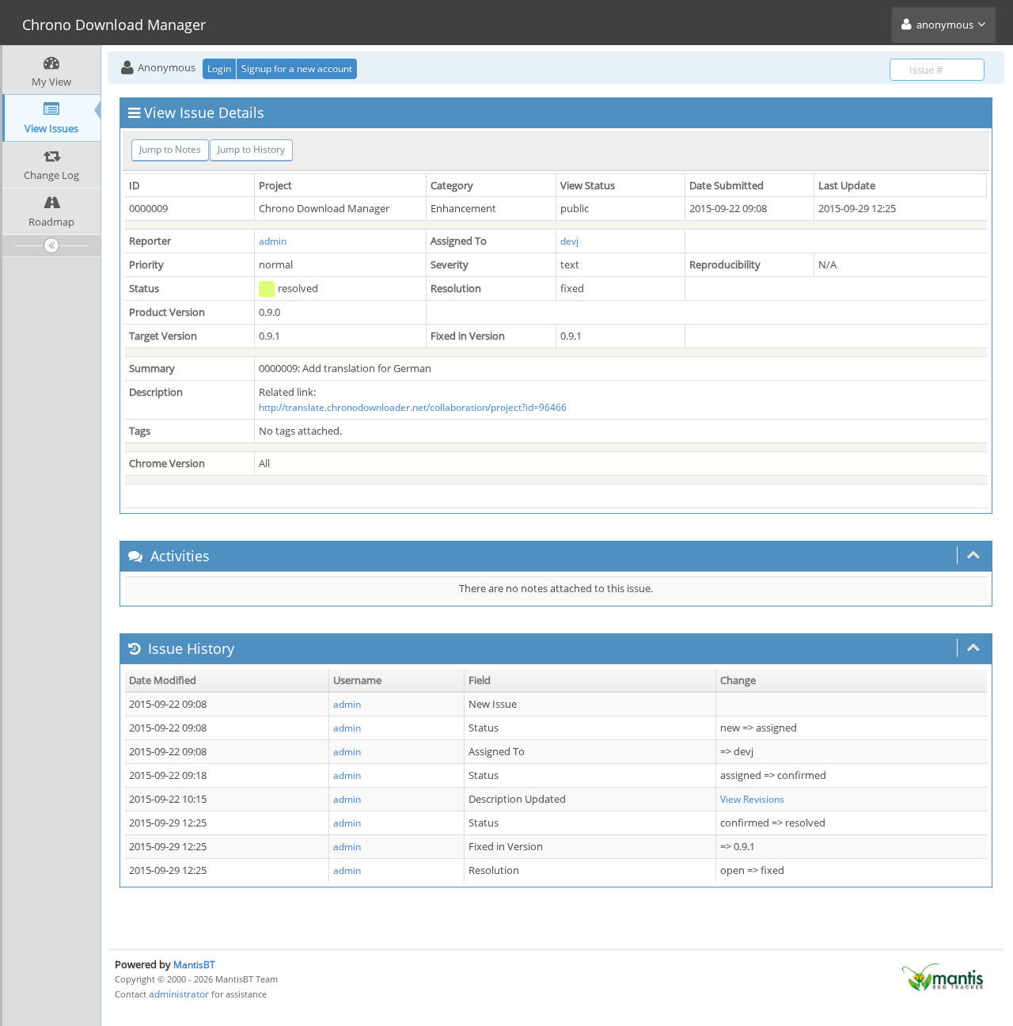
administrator (179, 994)
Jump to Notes (170, 149)
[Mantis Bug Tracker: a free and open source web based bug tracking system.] (942, 976)
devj (569, 241)
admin (272, 241)
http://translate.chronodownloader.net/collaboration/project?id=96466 (413, 407)
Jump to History (251, 149)
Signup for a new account (296, 68)
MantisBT (194, 964)
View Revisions (752, 799)
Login (219, 68)
